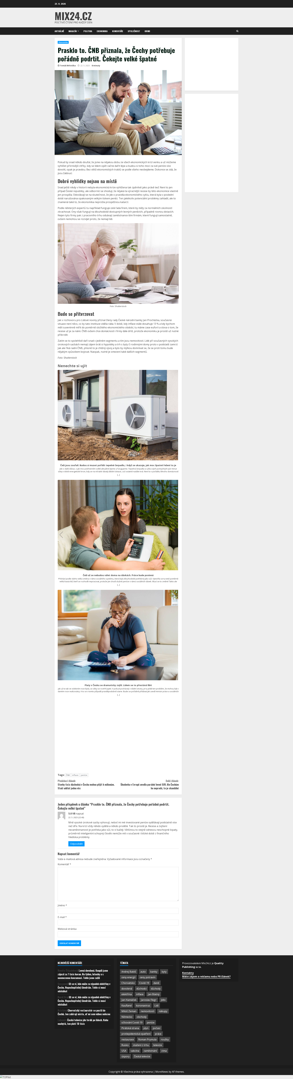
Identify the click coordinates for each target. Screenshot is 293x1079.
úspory (125, 1056)
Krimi (147, 31)
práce (158, 1033)
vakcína (135, 1050)
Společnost (134, 31)
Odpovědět (76, 843)
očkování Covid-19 (131, 1022)
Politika (87, 31)
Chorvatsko (128, 983)
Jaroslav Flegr (148, 1000)
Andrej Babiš (128, 971)
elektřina (126, 994)
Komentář (64, 864)
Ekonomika (102, 31)
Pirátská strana (130, 1028)
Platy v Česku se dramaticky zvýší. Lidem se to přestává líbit (118, 685)
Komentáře (117, 31)
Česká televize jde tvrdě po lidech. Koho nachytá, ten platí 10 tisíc (83, 1022)
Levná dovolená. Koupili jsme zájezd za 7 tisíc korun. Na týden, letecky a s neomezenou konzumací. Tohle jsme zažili (83, 974)
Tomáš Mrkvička (68, 65)
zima (164, 1050)
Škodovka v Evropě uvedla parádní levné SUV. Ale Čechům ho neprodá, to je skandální (150, 784)
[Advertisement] (118, 736)
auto (143, 971)
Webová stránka (67, 929)
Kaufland (126, 1005)
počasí (156, 1028)
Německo (126, 1017)
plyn (145, 1028)
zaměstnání (150, 1050)
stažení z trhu (141, 1045)
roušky (165, 1039)
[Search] (237, 31)
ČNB (68, 775)
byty (164, 971)
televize (157, 1045)
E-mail (62, 917)
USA (123, 1050)
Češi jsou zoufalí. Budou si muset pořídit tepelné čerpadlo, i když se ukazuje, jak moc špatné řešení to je (118, 465)
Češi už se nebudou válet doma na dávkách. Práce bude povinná (118, 575)
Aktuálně (59, 31)
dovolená (126, 988)
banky (153, 971)
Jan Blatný (153, 994)
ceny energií (128, 977)
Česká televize (142, 1056)
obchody (141, 1017)
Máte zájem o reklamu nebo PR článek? (206, 976)
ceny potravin (147, 977)
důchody (156, 988)
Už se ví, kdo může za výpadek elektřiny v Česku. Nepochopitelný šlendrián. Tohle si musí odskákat (84, 987)
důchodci (141, 988)
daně (156, 983)
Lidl (156, 1005)
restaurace (127, 1039)
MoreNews (161, 1071)
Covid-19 (144, 983)
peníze (84, 775)
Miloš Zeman (128, 1011)
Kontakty (188, 973)
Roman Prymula (147, 1039)
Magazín (73, 31)
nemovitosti (147, 1011)
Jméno (62, 905)
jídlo (163, 1000)
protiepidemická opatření (135, 1033)
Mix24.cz (73, 15)
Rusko (125, 1045)
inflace (75, 775)
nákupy (163, 1011)
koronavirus (143, 1005)
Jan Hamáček (128, 1000)
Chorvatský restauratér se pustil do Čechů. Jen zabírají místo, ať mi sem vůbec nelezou (84, 1012)
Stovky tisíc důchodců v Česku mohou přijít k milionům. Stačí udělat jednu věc (86, 784)
